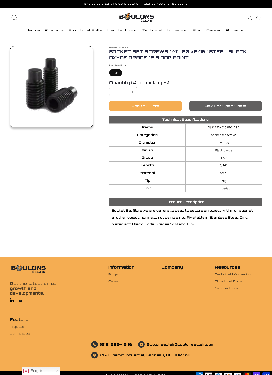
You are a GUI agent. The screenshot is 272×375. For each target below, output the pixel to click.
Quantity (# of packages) (139, 82)
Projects (17, 326)
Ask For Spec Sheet (226, 106)
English (37, 370)
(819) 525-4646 (116, 344)
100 (115, 73)
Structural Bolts (228, 281)
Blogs (113, 274)
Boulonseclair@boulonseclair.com (181, 344)
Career (114, 281)
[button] (14, 17)
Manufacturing (227, 288)
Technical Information (233, 274)
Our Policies (20, 333)
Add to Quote (145, 106)
